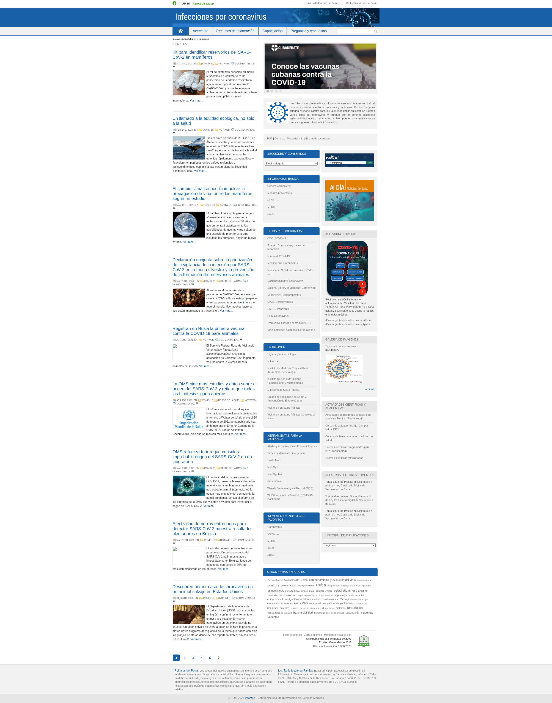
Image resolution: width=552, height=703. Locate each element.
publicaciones (347, 603)
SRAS (270, 554)
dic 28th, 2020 (184, 598)
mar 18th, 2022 (185, 281)
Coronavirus (274, 526)
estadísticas (342, 590)
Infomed (250, 698)
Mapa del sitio (295, 138)
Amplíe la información (324, 122)
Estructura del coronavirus (340, 346)
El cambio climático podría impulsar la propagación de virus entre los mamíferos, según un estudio (213, 193)
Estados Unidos (324, 590)
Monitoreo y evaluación (337, 634)
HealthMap (273, 460)
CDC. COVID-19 (277, 238)
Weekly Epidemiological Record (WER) (290, 488)
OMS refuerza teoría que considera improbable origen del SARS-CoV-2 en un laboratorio (212, 456)
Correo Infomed (313, 634)
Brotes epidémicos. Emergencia (286, 453)
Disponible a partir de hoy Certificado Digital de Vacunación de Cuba (348, 485)
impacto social (326, 595)
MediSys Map (275, 474)
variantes (273, 617)
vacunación (352, 612)
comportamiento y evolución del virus (332, 579)
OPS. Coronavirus (278, 315)
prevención (333, 603)
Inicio (285, 634)
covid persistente (306, 585)
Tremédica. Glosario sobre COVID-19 (289, 323)
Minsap (344, 599)
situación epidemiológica (322, 608)
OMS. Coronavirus (278, 309)
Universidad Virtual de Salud (321, 3)
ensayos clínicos (350, 585)
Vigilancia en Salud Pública (283, 407)
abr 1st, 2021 (184, 400)
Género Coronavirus (279, 185)
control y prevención (282, 585)
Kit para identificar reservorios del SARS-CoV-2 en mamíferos (211, 54)
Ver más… (196, 100)
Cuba (321, 585)
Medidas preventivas (279, 193)
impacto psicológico (307, 595)
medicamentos (330, 599)
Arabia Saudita (291, 580)
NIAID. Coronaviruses (280, 301)
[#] (174, 67)
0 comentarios (244, 63)
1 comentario (185, 403)
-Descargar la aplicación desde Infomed (348, 320)
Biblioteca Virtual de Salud (361, 3)
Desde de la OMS (231, 281)
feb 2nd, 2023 (184, 129)
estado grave (307, 591)
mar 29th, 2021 (185, 468)
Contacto (279, 138)
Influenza (272, 361)
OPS (311, 603)
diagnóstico (333, 585)
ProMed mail (274, 481)
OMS (305, 603)
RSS (270, 138)
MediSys (272, 467)
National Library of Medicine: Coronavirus (291, 287)
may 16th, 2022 (185, 205)
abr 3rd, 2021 (184, 340)
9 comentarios (245, 598)
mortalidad (355, 599)
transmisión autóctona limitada (329, 613)
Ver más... (370, 389)
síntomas (341, 608)
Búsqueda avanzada (317, 138)
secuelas (284, 608)
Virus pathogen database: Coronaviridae (291, 329)
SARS (270, 214)
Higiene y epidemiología (281, 354)
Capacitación (272, 31)
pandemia (320, 603)
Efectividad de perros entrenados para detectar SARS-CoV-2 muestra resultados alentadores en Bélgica (212, 528)
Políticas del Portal (186, 670)
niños (297, 603)
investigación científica (295, 599)
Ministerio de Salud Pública (283, 389)
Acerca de (200, 31)
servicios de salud (300, 608)
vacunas (367, 612)
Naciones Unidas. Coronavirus (285, 281)
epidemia (366, 585)
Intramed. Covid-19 (278, 256)
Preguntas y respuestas (309, 31)
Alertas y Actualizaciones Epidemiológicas (292, 446)
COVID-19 (207, 63)
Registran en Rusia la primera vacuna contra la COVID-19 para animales (208, 331)
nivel (239, 302)
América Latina (275, 580)
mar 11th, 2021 (185, 540)
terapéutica (355, 607)
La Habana (315, 599)
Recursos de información (235, 31)
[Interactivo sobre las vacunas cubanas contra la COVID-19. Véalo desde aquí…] (320, 66)
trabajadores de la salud (280, 613)
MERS (271, 207)
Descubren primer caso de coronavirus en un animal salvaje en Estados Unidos (212, 589)
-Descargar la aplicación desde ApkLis (347, 324)
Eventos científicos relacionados (344, 457)
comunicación (364, 580)
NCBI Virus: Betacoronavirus (284, 295)
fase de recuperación (282, 595)
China (304, 579)
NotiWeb (223, 63)
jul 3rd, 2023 (184, 63)
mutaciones (287, 603)
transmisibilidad (303, 612)
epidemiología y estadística (284, 590)
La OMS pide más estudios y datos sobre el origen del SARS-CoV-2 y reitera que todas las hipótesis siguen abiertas (214, 388)
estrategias (360, 590)
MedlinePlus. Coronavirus (282, 263)
